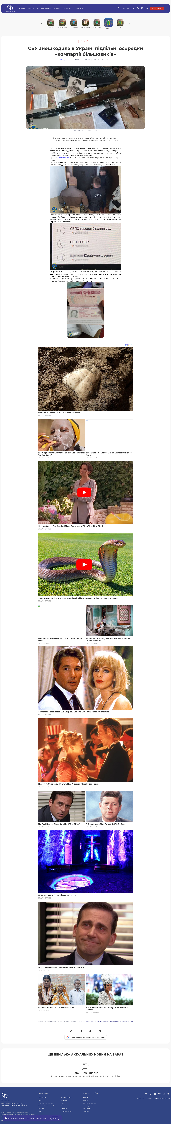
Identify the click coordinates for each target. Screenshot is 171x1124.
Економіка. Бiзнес (66, 1111)
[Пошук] (118, 8)
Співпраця (149, 1098)
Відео (40, 1100)
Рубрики (31, 8)
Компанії (85, 1100)
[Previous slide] (41, 23)
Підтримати (158, 8)
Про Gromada (68, 8)
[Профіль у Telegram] (133, 8)
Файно (55, 1118)
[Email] (99, 1031)
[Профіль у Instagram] (137, 8)
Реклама (41, 1108)
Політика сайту (165, 1098)
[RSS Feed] (168, 1093)
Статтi (62, 1106)
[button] (71, 1031)
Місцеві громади (88, 1106)
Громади (57, 8)
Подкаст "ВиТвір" (66, 1097)
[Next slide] (129, 23)
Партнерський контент (45, 1103)
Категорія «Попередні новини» (67, 1021)
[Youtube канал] (146, 8)
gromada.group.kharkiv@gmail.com (14, 1105)
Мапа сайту (140, 1098)
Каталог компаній (44, 8)
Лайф (40, 1111)
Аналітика (64, 1108)
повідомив (64, 158)
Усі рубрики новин (50, 1021)
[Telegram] (81, 1031)
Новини (22, 8)
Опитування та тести (89, 1103)
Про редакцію (87, 1108)
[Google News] (164, 1093)
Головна (40, 1021)
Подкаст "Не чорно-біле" (46, 1106)
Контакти (79, 8)
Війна (62, 1103)
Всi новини (64, 1100)
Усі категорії (42, 1097)
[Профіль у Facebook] (142, 8)
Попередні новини (84, 41)
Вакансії (156, 1098)
